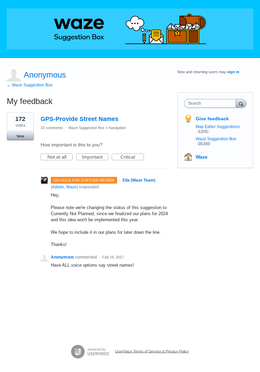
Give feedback (212, 118)
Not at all (60, 157)
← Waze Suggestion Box (29, 85)
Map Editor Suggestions (218, 126)
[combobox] (212, 103)
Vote (20, 136)
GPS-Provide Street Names (79, 119)
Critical (132, 157)
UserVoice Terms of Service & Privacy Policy (152, 351)
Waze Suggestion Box (86, 128)
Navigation (117, 128)
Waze (202, 157)
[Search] (241, 103)
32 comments (52, 128)
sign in (233, 72)
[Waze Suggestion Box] (130, 28)
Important (95, 157)
